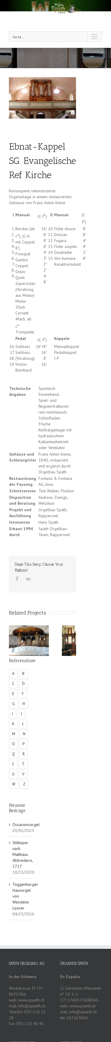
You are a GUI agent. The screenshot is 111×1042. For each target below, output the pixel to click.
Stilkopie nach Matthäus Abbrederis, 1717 (22, 854)
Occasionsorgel (26, 824)
